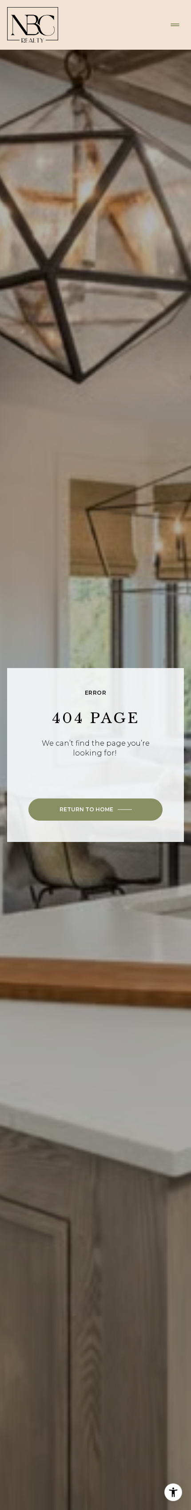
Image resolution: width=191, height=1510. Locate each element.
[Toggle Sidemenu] (175, 25)
